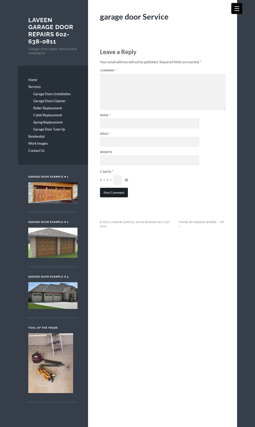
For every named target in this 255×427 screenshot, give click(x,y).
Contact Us (36, 150)
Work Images (38, 143)
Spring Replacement (48, 122)
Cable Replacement (47, 115)
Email (105, 133)
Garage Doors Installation (52, 94)
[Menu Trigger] (236, 8)
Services (34, 87)
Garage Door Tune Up (49, 129)
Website (106, 152)
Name (105, 115)
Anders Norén (205, 222)
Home (32, 80)
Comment (108, 70)
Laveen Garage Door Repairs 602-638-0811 (50, 31)
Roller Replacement (47, 108)
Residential (36, 136)
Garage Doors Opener (49, 101)
